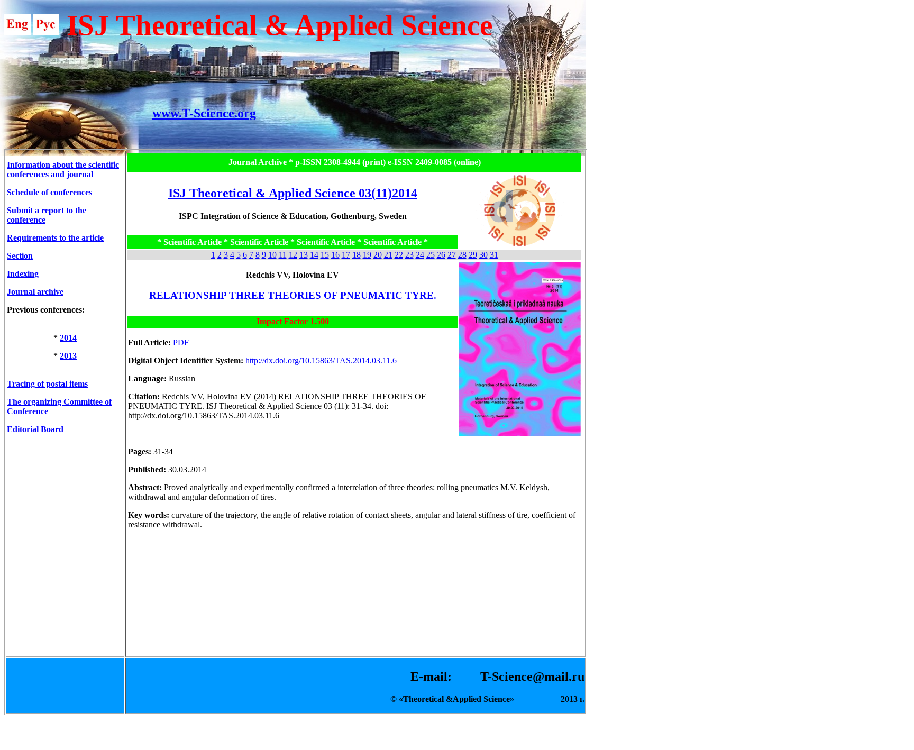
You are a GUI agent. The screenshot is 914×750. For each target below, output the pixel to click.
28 (462, 254)
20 (377, 254)
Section (20, 255)
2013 (68, 355)
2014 (68, 337)
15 (325, 254)
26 (441, 254)
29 (473, 254)
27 (451, 254)
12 (293, 254)
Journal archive (35, 291)
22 (399, 254)
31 (494, 254)
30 (483, 254)
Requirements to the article (55, 237)
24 (420, 254)
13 (303, 254)
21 (388, 254)
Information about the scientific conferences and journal (63, 169)
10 (272, 254)
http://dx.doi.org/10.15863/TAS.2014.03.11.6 (321, 360)
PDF (181, 342)
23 (409, 254)
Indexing (23, 273)
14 (314, 254)
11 (283, 254)
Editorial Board (35, 429)
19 (367, 254)
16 (335, 254)
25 (430, 254)
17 (346, 254)
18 (356, 254)
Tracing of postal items (47, 383)
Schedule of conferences (49, 192)
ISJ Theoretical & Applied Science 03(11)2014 (292, 193)
